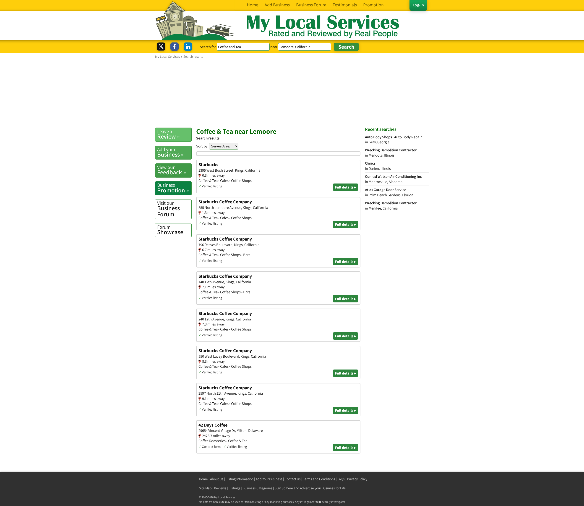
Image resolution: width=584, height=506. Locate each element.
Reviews (220, 488)
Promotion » (173, 188)
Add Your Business (269, 479)
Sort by (202, 146)
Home (203, 479)
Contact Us (293, 479)
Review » (168, 134)
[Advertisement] (292, 93)
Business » (170, 152)
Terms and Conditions (319, 479)
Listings (234, 488)
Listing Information (239, 479)
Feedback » (171, 170)
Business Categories (257, 488)
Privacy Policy (357, 479)
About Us (216, 479)
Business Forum (168, 209)
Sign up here (284, 488)
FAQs (341, 479)
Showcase (170, 230)
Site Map (205, 488)
